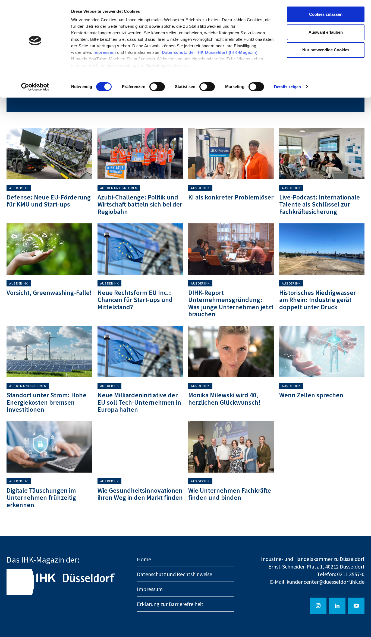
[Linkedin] (337, 606)
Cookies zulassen (325, 14)
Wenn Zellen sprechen (311, 395)
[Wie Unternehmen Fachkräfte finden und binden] (231, 447)
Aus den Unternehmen (118, 188)
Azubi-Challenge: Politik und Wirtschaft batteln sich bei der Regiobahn (140, 204)
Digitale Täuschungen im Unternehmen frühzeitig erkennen (41, 497)
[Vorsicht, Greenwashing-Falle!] (49, 249)
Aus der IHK (18, 188)
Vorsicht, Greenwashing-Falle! (49, 292)
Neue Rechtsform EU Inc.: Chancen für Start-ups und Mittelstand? (135, 299)
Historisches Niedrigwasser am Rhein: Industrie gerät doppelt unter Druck (317, 299)
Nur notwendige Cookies (325, 50)
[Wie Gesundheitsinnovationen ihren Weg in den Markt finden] (140, 447)
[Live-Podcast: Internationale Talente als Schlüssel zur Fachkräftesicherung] (322, 153)
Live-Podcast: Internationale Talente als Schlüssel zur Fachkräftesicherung (319, 204)
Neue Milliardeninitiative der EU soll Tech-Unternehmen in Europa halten (139, 402)
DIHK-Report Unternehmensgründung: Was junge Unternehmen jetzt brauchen (230, 303)
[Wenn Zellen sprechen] (322, 351)
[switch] (157, 86)
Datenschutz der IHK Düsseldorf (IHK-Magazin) (209, 52)
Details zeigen (287, 87)
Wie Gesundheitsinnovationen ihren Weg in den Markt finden (140, 494)
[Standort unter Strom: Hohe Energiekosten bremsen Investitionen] (49, 351)
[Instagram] (318, 606)
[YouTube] (356, 606)
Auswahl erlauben (326, 32)
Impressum (105, 52)
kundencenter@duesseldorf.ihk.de (325, 581)
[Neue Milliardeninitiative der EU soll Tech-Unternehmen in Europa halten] (140, 351)
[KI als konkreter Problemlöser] (231, 153)
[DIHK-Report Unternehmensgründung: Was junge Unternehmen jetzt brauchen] (231, 249)
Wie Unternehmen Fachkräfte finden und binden (229, 494)
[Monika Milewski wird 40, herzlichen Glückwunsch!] (231, 351)
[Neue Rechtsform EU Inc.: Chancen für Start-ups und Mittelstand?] (140, 249)
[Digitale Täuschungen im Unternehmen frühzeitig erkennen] (49, 447)
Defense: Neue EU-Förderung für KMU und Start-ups (49, 200)
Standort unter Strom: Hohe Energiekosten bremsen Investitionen (46, 402)
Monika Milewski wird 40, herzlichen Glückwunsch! (224, 398)
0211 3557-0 (350, 574)
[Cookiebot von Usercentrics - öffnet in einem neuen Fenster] (35, 87)
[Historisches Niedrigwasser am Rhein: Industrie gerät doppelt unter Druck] (322, 249)
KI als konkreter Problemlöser (230, 197)
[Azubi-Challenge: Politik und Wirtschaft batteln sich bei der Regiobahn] (140, 153)
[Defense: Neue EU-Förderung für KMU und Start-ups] (49, 153)
